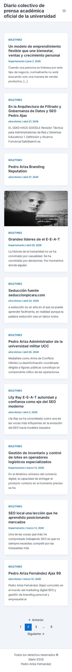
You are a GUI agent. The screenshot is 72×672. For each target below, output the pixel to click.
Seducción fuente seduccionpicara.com (26, 292)
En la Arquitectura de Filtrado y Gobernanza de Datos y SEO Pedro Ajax (34, 110)
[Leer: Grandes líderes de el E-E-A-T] (36, 208)
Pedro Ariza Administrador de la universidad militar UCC (35, 343)
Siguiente (36, 634)
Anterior (36, 620)
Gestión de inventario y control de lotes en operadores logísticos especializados (34, 457)
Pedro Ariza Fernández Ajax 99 (34, 573)
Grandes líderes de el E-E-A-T (34, 239)
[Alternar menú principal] (64, 11)
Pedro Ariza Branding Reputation (26, 169)
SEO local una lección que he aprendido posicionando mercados (33, 517)
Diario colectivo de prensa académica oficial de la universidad (30, 11)
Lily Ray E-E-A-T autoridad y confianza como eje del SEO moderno (32, 401)
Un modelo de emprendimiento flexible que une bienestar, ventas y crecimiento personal (34, 50)
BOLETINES (15, 39)
